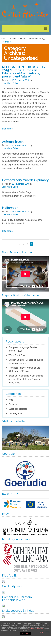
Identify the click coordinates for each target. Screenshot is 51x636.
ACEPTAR (25, 634)
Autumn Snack (13, 141)
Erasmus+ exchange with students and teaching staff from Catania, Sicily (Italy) (25, 379)
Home (3, 38)
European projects (17, 408)
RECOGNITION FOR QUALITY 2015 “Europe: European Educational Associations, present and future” (23, 71)
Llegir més (7, 128)
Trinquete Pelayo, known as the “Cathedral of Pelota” (24, 369)
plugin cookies (45, 632)
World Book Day (16, 355)
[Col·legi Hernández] (25, 11)
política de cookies (35, 629)
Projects (12, 404)
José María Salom (10, 83)
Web (10, 399)
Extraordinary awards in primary (25, 180)
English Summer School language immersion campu (25, 361)
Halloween (10, 207)
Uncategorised (15, 413)
